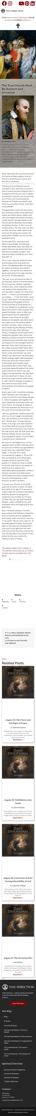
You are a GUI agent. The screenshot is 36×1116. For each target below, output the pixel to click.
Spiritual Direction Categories (14, 1070)
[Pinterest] (27, 3)
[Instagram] (10, 3)
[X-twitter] (15, 3)
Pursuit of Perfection (11, 1074)
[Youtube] (21, 3)
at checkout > (23, 20)
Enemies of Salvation (11, 1077)
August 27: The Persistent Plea (18, 958)
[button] (18, 15)
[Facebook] (4, 3)
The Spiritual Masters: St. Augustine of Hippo (18, 1042)
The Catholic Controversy (12, 551)
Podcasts (7, 1021)
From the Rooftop (10, 1025)
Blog (5, 1016)
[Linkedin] (32, 3)
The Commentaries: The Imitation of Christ (17, 1055)
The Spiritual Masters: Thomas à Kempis (15, 1031)
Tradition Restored (11, 1081)
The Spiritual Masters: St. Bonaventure (18, 1036)
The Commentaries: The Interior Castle (15, 1048)
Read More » (18, 739)
